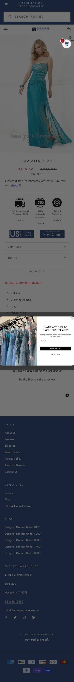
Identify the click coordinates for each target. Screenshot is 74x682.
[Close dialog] (72, 318)
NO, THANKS (55, 354)
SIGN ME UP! (55, 348)
